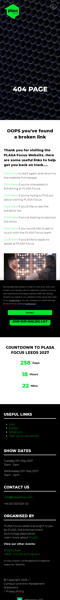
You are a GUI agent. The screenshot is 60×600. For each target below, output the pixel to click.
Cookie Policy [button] (15, 300)
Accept (30, 312)
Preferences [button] (30, 303)
